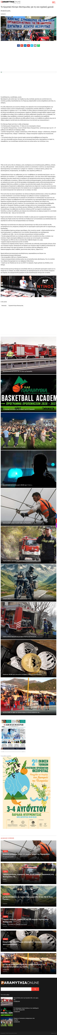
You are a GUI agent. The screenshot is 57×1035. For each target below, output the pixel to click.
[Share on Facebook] (18, 45)
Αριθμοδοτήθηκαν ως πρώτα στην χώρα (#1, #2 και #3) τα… (17, 598)
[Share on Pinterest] (28, 45)
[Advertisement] (28, 61)
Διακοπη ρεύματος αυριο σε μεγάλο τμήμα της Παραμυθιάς (17, 522)
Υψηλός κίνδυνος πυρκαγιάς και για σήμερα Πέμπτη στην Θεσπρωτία (19, 636)
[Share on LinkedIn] (25, 45)
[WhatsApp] (38, 45)
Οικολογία (3, 305)
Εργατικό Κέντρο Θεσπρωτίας (16, 305)
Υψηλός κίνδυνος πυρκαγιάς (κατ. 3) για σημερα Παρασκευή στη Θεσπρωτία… (22, 560)
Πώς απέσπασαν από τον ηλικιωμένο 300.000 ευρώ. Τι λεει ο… (18, 485)
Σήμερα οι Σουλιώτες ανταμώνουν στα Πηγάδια (14, 447)
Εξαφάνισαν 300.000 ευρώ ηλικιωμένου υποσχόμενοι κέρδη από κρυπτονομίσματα (22, 674)
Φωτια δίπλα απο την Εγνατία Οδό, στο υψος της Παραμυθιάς (17, 371)
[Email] (35, 45)
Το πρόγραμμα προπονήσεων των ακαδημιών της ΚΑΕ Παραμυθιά (19, 409)
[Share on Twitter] (31, 45)
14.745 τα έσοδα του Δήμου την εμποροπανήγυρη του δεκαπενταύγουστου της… (21, 712)
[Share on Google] (21, 45)
